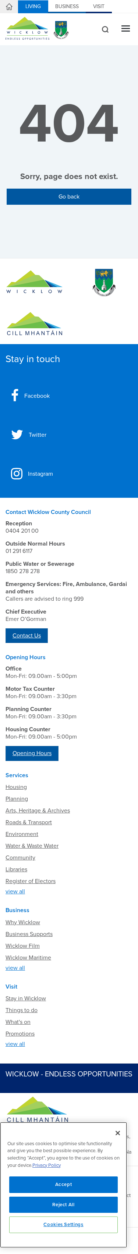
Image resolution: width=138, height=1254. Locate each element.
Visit (99, 6)
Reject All (63, 1205)
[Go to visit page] (104, 283)
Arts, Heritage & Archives (38, 810)
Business (67, 6)
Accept (63, 1184)
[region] (63, 1185)
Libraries (16, 869)
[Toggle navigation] (125, 29)
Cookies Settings (63, 1225)
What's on (18, 1022)
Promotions (20, 1033)
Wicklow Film (23, 946)
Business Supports (29, 934)
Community (20, 857)
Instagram (40, 474)
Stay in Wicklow (26, 998)
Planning (17, 799)
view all (15, 891)
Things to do (22, 1010)
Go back (69, 196)
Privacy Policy (46, 1165)
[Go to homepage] (35, 324)
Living (33, 6)
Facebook (37, 396)
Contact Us (27, 635)
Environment (22, 834)
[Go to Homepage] (35, 283)
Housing (16, 787)
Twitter (37, 435)
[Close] (118, 1133)
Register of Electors (31, 881)
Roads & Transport (29, 822)
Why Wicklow (23, 922)
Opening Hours (32, 753)
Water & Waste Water (32, 846)
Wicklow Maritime (28, 957)
